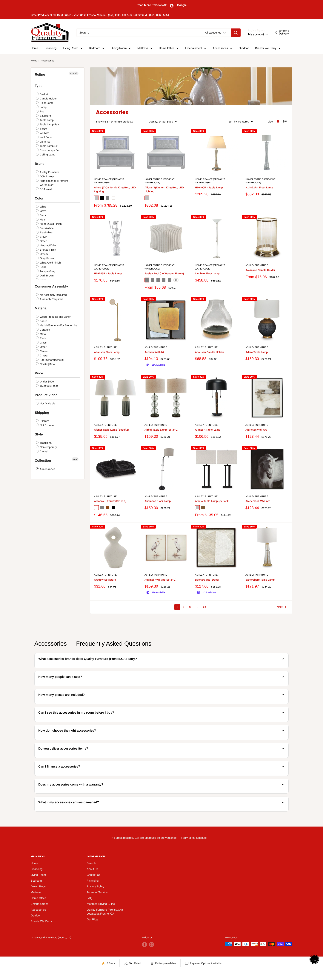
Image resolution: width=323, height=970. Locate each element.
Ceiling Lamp (47, 154)
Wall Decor (46, 137)
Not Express (46, 425)
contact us (269, 757)
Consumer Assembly (51, 286)
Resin (43, 338)
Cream (43, 253)
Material (41, 308)
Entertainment (193, 48)
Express (44, 420)
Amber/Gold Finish (50, 223)
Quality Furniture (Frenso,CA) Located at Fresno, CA (105, 911)
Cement (44, 351)
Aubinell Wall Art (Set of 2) (160, 579)
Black (42, 215)
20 (204, 607)
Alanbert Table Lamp (207, 429)
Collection (43, 460)
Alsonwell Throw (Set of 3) (110, 501)
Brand (39, 164)
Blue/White (46, 232)
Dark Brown (46, 275)
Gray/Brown (46, 258)
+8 (176, 280)
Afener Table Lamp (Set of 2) (111, 429)
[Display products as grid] (278, 121)
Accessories (220, 48)
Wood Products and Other (55, 316)
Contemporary (48, 447)
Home (34, 48)
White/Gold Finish (50, 262)
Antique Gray (47, 271)
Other (43, 346)
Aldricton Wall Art (256, 429)
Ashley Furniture (49, 172)
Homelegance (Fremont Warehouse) (53, 182)
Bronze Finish (47, 249)
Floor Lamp (46, 102)
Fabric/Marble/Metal (51, 359)
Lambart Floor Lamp (207, 273)
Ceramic (44, 329)
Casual (43, 451)
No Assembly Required (53, 294)
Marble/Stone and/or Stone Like (58, 325)
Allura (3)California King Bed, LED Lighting (115, 189)
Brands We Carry (265, 48)
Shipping (42, 412)
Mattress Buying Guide (101, 903)
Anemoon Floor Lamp (157, 501)
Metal (42, 333)
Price (39, 373)
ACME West (46, 176)
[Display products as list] (285, 121)
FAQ (89, 898)
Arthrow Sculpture (105, 579)
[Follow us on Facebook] (144, 944)
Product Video (46, 395)
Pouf (42, 111)
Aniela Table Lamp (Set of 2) (212, 501)
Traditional (45, 442)
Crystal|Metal (47, 364)
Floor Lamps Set (49, 150)
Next (279, 606)
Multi (42, 219)
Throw (43, 128)
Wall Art (44, 132)
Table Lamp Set (48, 145)
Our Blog (92, 919)
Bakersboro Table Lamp (260, 579)
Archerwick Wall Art (257, 501)
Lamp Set (45, 141)
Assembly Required (51, 299)
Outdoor (244, 48)
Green (43, 241)
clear (75, 459)
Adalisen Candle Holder (209, 352)
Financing (50, 48)
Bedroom (94, 48)
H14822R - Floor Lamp (259, 187)
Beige (43, 266)
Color (39, 198)
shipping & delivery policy (227, 757)
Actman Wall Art (154, 352)
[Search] (236, 32)
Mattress (142, 48)
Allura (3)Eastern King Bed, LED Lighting (164, 189)
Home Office (166, 48)
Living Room (70, 48)
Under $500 (46, 381)
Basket (43, 94)
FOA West (45, 189)
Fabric (43, 321)
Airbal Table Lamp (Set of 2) (161, 429)
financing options (66, 775)
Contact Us (94, 874)
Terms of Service (97, 892)
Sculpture (45, 115)
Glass (43, 342)
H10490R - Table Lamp (209, 187)
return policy (267, 810)
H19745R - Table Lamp (108, 273)
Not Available (47, 403)
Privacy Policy (95, 886)
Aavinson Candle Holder (260, 270)
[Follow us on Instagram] (151, 944)
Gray (42, 210)
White (43, 206)
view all (74, 73)
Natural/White (47, 245)
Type (38, 86)
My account (256, 34)
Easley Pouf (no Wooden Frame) (164, 273)
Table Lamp (46, 120)
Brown (43, 236)
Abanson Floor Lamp (106, 352)
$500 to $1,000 (48, 385)
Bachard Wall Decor (207, 579)
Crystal (43, 355)
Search (91, 863)
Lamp (43, 107)
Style (39, 434)
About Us (92, 869)
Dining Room (119, 48)
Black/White (46, 228)
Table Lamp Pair (49, 124)
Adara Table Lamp (256, 352)
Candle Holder (48, 98)
